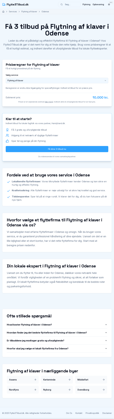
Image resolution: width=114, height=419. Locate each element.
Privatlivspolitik (92, 413)
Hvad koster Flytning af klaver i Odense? (29, 324)
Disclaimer (107, 413)
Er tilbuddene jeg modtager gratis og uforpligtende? (35, 340)
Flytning (86, 4)
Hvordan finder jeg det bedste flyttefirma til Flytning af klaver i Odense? (47, 332)
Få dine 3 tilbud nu (57, 149)
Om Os (69, 413)
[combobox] (57, 80)
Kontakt (78, 413)
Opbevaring (98, 4)
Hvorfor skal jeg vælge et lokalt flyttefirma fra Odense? (37, 348)
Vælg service (12, 75)
